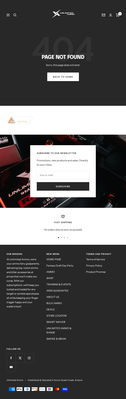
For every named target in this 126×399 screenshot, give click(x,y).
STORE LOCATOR (56, 315)
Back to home (63, 76)
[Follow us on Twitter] (20, 358)
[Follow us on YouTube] (11, 367)
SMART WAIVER (55, 322)
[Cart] (117, 15)
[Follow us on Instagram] (29, 358)
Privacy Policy (94, 265)
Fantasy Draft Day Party (59, 265)
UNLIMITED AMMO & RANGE (58, 330)
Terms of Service (95, 259)
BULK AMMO (54, 303)
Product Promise (95, 271)
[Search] (14, 15)
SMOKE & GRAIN (56, 338)
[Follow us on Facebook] (11, 358)
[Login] (110, 15)
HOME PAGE (53, 259)
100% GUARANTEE (57, 290)
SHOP (49, 278)
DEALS (50, 309)
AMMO (50, 271)
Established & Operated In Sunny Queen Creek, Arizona (55, 380)
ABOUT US (52, 296)
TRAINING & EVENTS (58, 284)
